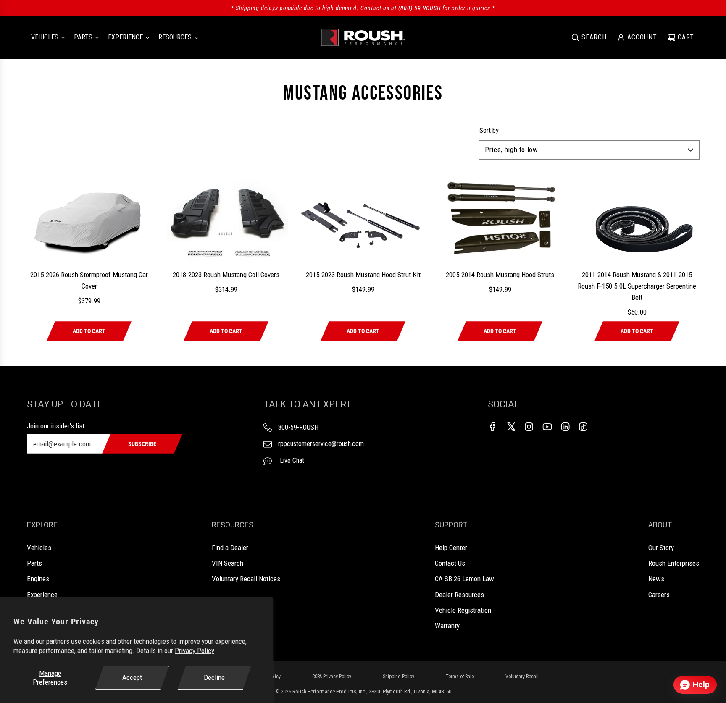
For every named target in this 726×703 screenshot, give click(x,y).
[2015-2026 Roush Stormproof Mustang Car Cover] (89, 219)
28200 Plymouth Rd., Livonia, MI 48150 (410, 691)
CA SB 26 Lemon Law (464, 578)
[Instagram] (529, 427)
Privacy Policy (194, 650)
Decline (214, 677)
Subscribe (142, 444)
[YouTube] (547, 427)
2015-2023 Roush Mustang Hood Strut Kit (363, 274)
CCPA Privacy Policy (331, 676)
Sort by (489, 130)
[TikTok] (583, 427)
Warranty (447, 626)
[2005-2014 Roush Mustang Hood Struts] (500, 219)
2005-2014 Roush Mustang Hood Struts (500, 274)
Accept (132, 677)
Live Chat (291, 460)
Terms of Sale (460, 676)
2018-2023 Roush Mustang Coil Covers (226, 274)
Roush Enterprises (673, 563)
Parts (34, 563)
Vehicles (39, 547)
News (656, 578)
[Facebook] (493, 427)
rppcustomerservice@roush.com (321, 444)
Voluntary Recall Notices (246, 578)
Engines (38, 578)
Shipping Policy (398, 676)
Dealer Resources (459, 594)
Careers (659, 594)
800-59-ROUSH (298, 427)
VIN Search (227, 563)
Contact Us (450, 563)
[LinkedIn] (565, 427)
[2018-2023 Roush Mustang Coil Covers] (226, 219)
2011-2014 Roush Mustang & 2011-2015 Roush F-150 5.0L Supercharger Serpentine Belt (637, 286)
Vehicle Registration (463, 610)
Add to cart (89, 331)
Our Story (661, 547)
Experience (42, 594)
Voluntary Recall (522, 676)
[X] (511, 427)
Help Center (451, 547)
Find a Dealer (230, 547)
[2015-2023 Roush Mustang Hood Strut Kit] (363, 219)
